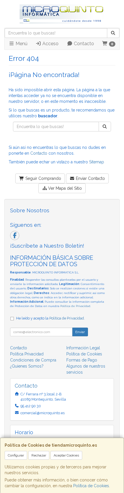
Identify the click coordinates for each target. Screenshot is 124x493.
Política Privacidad (27, 354)
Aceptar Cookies (66, 455)
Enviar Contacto (90, 178)
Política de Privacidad (75, 306)
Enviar (80, 332)
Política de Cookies (91, 485)
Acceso (50, 43)
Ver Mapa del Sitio (64, 188)
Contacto (83, 43)
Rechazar (38, 455)
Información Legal (83, 348)
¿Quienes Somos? (27, 366)
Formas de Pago (81, 360)
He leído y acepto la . (50, 318)
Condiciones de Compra (33, 360)
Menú (20, 43)
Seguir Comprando (42, 178)
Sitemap (96, 162)
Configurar (16, 455)
